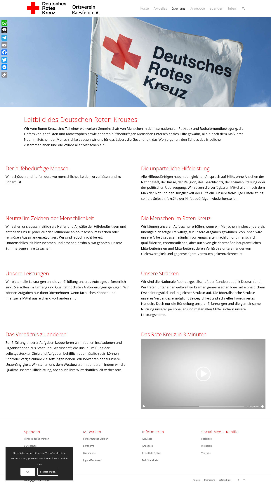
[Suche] (243, 8)
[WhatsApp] (4, 23)
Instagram (207, 445)
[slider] (196, 406)
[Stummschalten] (262, 406)
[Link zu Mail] (244, 479)
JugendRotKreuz (92, 460)
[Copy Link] (4, 74)
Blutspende (30, 445)
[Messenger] (4, 67)
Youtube (206, 453)
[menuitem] (144, 8)
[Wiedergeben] (144, 406)
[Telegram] (4, 37)
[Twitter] (4, 60)
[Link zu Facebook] (239, 479)
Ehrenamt (88, 445)
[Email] (4, 45)
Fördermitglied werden (36, 438)
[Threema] (4, 30)
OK (27, 471)
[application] (203, 374)
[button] (203, 374)
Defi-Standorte (150, 460)
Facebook (206, 438)
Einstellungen (47, 471)
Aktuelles (147, 438)
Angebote (147, 445)
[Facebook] (4, 52)
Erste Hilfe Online (151, 453)
